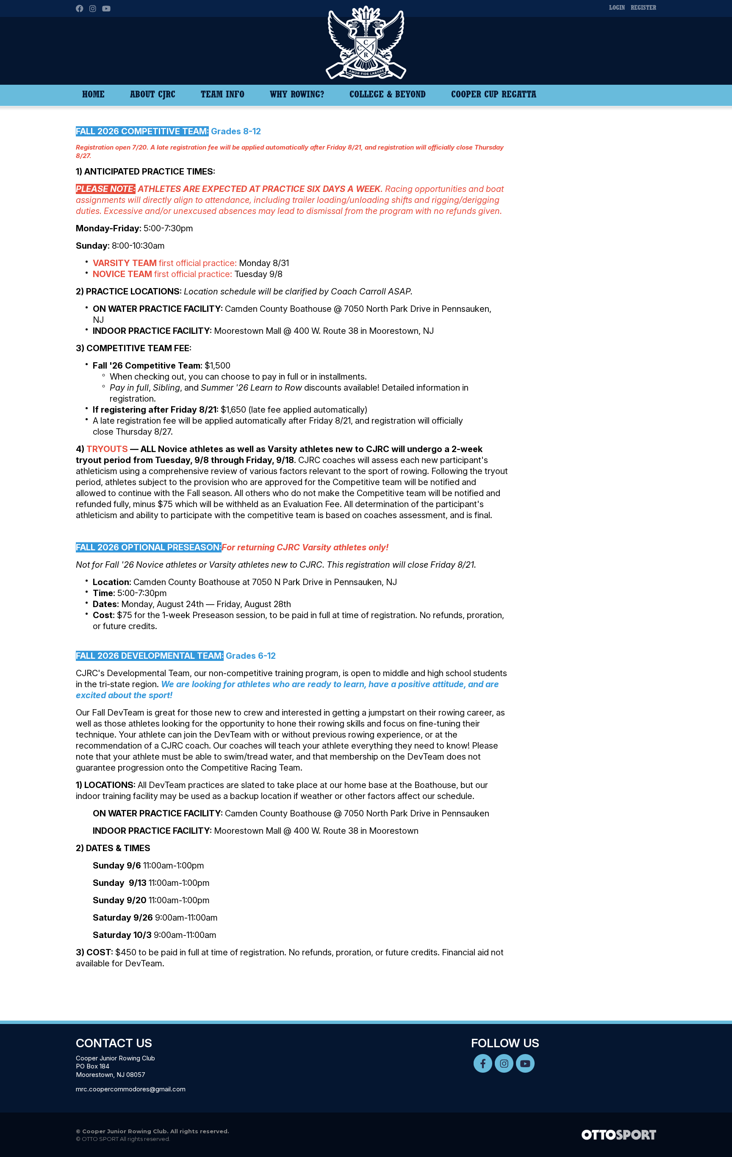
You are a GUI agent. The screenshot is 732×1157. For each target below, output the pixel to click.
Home (93, 95)
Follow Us (505, 1043)
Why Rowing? (297, 95)
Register (643, 8)
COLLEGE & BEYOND (387, 95)
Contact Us (114, 1043)
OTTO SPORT (100, 1138)
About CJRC (152, 95)
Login (617, 8)
